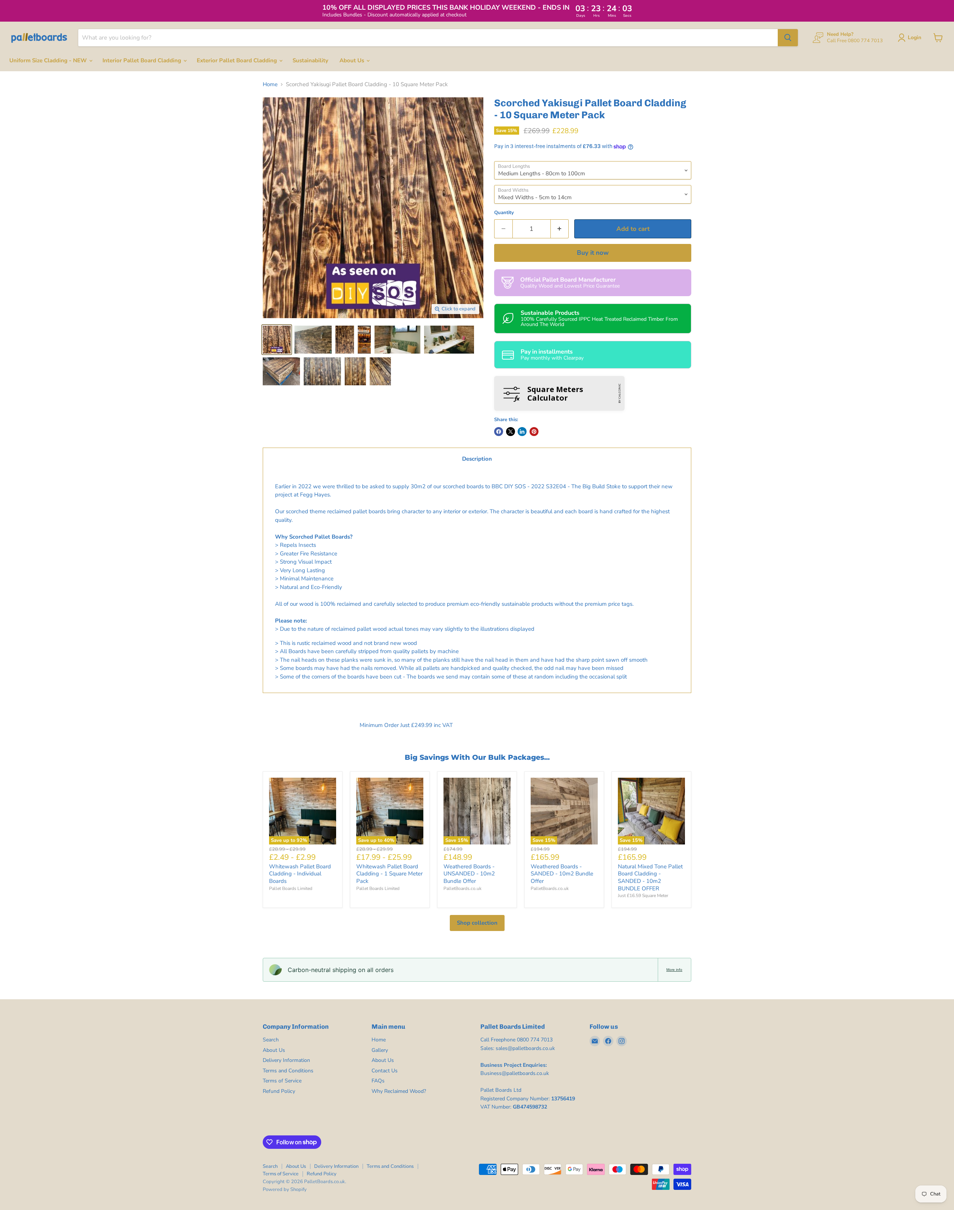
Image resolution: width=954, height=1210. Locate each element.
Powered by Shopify (285, 1189)
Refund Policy (279, 1091)
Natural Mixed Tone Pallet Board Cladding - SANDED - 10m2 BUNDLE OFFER (650, 877)
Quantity (504, 213)
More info (674, 970)
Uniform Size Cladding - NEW (48, 60)
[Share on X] (510, 431)
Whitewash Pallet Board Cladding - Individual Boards (300, 874)
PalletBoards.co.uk (462, 888)
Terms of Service (282, 1080)
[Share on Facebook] (498, 431)
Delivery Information (286, 1060)
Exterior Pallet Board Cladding (237, 60)
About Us (352, 60)
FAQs (378, 1080)
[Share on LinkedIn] (522, 431)
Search (271, 1039)
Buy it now (593, 252)
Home (270, 84)
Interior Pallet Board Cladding (142, 60)
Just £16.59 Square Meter (643, 896)
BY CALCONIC (619, 393)
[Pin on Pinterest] (534, 431)
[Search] (788, 37)
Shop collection (477, 923)
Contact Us (385, 1070)
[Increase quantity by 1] (560, 228)
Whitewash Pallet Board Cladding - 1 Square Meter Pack (389, 874)
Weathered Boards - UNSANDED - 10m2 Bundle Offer (469, 874)
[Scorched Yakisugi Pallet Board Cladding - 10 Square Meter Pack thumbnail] (276, 339)
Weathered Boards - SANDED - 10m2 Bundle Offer (562, 874)
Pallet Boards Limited (290, 888)
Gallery (380, 1050)
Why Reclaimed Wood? (399, 1091)
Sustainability (310, 60)
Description (477, 459)
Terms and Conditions (288, 1070)
